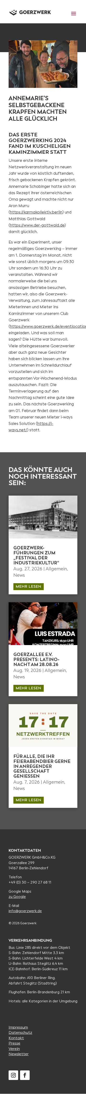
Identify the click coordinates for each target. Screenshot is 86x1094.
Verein (14, 1048)
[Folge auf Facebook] (25, 1075)
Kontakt (16, 1037)
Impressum (18, 1027)
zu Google (17, 896)
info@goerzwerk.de (25, 911)
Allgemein (56, 569)
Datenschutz (20, 1032)
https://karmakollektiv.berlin (36, 212)
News (19, 575)
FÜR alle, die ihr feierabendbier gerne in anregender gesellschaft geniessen (41, 766)
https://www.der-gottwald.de (37, 225)
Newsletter (19, 1053)
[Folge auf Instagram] (13, 1075)
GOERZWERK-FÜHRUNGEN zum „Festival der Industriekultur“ (36, 555)
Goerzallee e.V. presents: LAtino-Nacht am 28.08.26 (36, 659)
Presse (14, 1043)
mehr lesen (28, 586)
